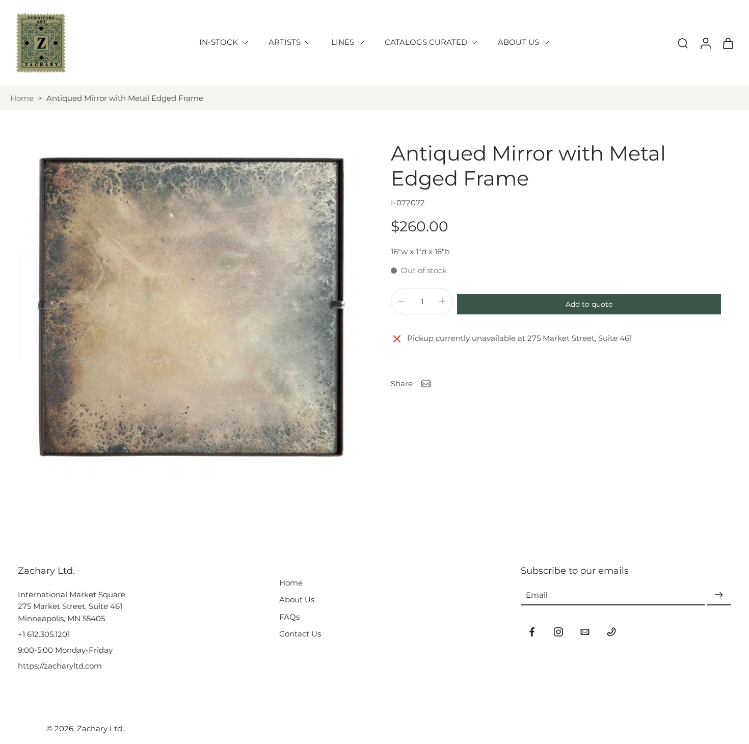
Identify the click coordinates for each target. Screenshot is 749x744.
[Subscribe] (719, 594)
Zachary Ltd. (100, 728)
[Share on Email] (426, 384)
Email (537, 595)
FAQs (289, 617)
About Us (296, 599)
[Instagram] (558, 632)
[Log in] (705, 42)
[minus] (401, 301)
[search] (683, 43)
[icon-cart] (727, 43)
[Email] (585, 632)
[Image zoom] (188, 311)
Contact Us (300, 634)
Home (22, 98)
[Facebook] (532, 632)
